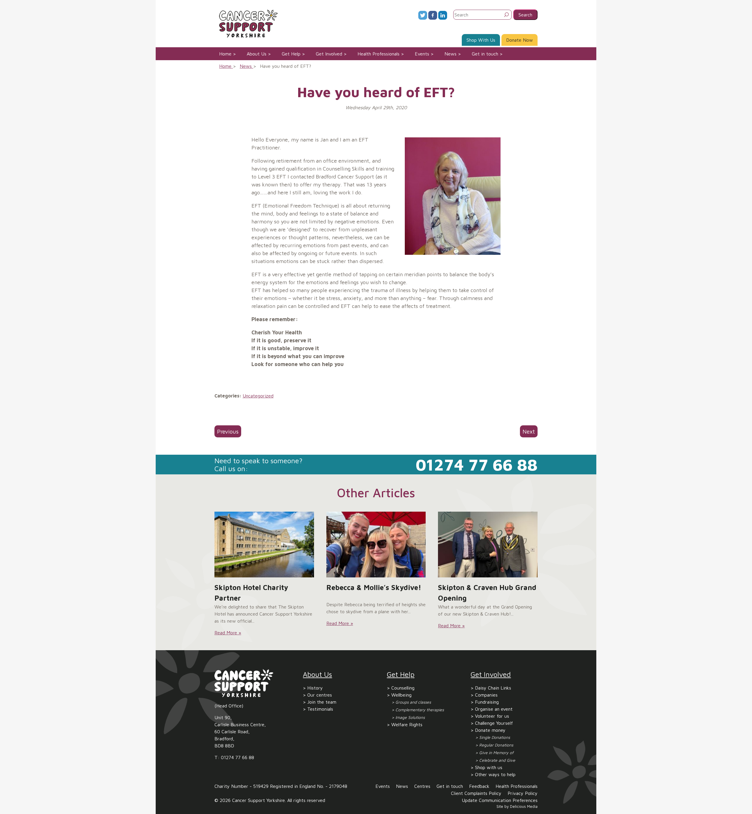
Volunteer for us (492, 716)
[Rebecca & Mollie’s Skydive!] (376, 544)
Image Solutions (410, 717)
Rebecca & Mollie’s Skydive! (373, 587)
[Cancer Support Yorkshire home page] (246, 23)
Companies (486, 694)
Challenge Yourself (494, 723)
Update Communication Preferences (500, 800)
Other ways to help (495, 774)
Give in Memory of (496, 752)
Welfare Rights (406, 724)
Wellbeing (401, 694)
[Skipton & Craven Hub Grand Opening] (488, 544)
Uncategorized (258, 395)
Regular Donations (496, 744)
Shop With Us (480, 40)
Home (225, 53)
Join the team (321, 702)
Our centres (319, 694)
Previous (228, 431)
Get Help (291, 53)
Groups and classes (413, 702)
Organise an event (494, 709)
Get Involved (329, 53)
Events (422, 53)
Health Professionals (378, 53)
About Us (256, 53)
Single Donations (494, 737)
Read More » (227, 632)
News (450, 53)
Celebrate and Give (497, 760)
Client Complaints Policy (476, 793)
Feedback (479, 786)
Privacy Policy (523, 793)
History (315, 687)
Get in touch (485, 53)
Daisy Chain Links (493, 687)
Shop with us (488, 767)
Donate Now (519, 40)
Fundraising (487, 702)
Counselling (402, 687)
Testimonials (320, 709)
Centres (422, 786)
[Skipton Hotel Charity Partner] (264, 544)
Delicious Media (524, 806)
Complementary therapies (419, 709)
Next (529, 431)
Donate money (490, 730)
